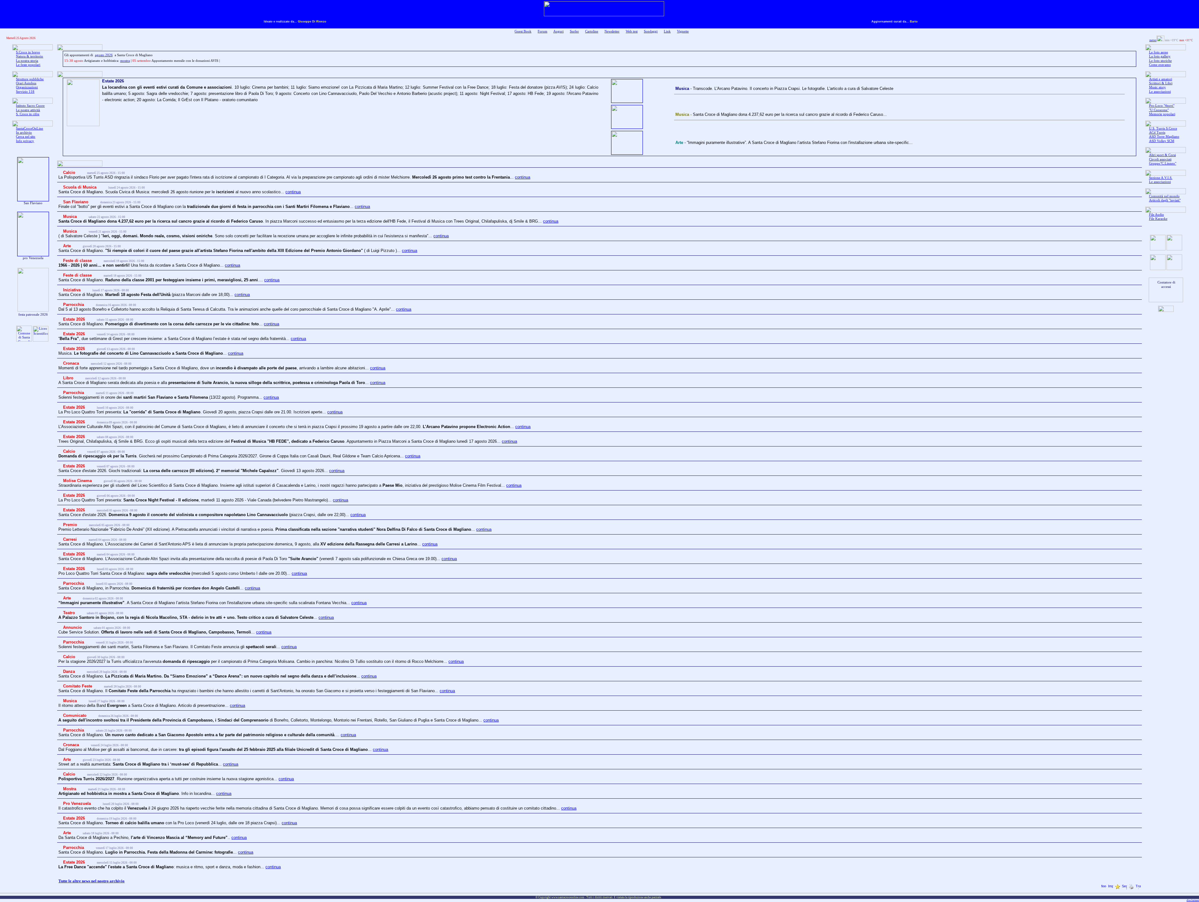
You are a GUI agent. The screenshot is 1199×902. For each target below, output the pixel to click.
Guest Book (523, 31)
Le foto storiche (1160, 60)
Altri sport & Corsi (1162, 155)
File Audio (1156, 214)
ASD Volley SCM (1161, 141)
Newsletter (611, 31)
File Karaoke (1158, 218)
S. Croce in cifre (27, 114)
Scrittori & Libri (1160, 83)
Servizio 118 (25, 91)
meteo (1153, 40)
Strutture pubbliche (30, 79)
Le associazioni (1160, 91)
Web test (632, 31)
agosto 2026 (104, 55)
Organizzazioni (27, 87)
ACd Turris (1157, 132)
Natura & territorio (29, 56)
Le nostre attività (28, 110)
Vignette (683, 31)
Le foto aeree (1158, 52)
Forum (542, 31)
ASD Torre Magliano (1164, 136)
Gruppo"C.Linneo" (1162, 163)
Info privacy (25, 141)
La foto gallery (1160, 56)
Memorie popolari (1162, 114)
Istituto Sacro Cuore (30, 105)
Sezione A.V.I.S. (1160, 178)
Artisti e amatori (1160, 79)
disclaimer (1193, 900)
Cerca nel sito (25, 136)
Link (667, 31)
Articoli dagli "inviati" (1165, 200)
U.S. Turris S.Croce (1163, 128)
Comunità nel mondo (1164, 196)
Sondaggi (651, 31)
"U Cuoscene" (1159, 110)
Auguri (558, 31)
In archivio (24, 132)
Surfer (574, 31)
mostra (125, 60)
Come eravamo (1160, 65)
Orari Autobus (26, 83)
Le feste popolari (28, 65)
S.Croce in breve (28, 52)
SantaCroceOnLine (29, 128)
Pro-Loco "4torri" (1161, 105)
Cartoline (591, 31)
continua (522, 177)
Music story (1157, 87)
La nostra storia (27, 60)
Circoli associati (1160, 159)
